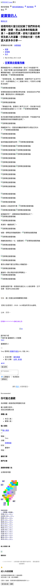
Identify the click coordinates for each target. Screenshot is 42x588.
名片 (6, 54)
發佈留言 (4, 379)
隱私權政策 (36, 561)
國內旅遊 (16, 357)
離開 (11, 584)
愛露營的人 (9, 15)
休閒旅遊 (17, 45)
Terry (2, 340)
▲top (2, 363)
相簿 (6, 49)
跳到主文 (4, 21)
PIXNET (9, 561)
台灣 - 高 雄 (17, 359)
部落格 (7, 52)
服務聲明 (21, 563)
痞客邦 (12, 351)
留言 (17, 351)
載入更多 (4, 367)
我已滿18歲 (5, 584)
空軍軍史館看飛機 (14, 62)
